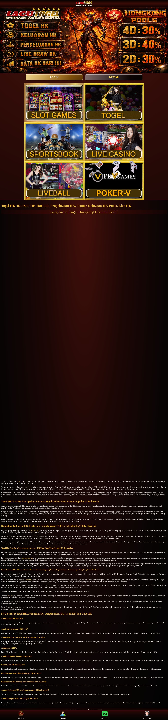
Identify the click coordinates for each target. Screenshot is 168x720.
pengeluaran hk (27, 558)
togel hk (19, 481)
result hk (29, 580)
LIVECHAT (147, 718)
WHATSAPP (105, 718)
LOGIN (54, 77)
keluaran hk (35, 531)
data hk (10, 596)
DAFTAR (114, 77)
